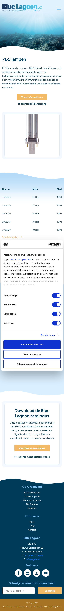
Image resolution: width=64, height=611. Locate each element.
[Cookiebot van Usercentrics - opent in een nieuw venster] (48, 244)
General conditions (9, 607)
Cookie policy (21, 607)
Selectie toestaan (32, 354)
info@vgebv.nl (33, 559)
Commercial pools (32, 500)
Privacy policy (38, 607)
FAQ (32, 525)
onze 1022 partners (21, 259)
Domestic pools (32, 496)
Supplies (32, 507)
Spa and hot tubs (32, 492)
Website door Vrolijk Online (52, 607)
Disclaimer (29, 607)
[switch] (56, 304)
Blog (32, 522)
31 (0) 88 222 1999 (34, 555)
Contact (32, 529)
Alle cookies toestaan (32, 344)
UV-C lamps (32, 504)
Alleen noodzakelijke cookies (32, 364)
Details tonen (48, 335)
